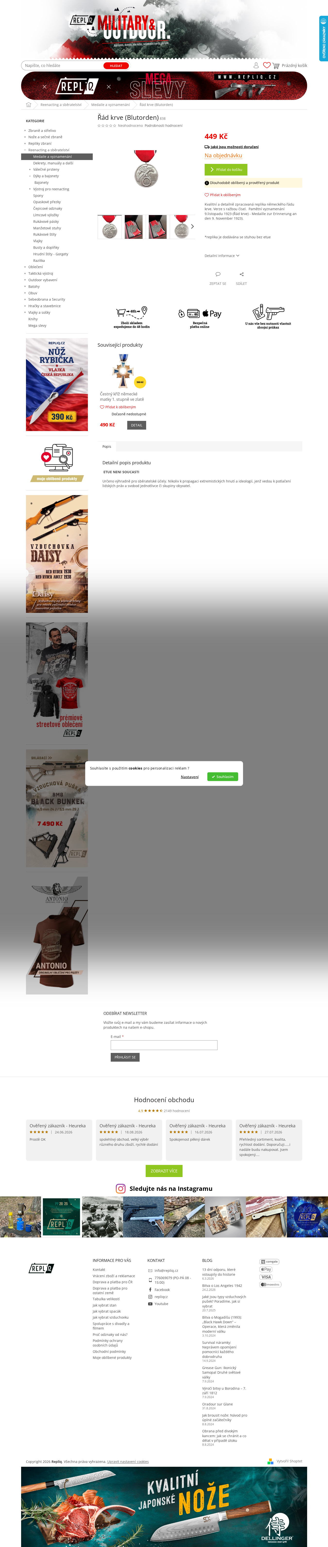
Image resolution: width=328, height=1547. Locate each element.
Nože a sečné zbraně (45, 137)
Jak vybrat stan (105, 1305)
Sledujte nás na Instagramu (171, 1188)
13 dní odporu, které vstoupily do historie (218, 1271)
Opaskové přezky (47, 202)
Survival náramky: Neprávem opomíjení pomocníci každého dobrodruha (219, 1349)
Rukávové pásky (46, 221)
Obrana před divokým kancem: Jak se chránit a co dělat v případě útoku (224, 1436)
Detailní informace (220, 255)
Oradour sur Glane (217, 1404)
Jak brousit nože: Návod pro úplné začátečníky (224, 1417)
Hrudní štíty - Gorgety (50, 254)
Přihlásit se (125, 1057)
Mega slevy (37, 325)
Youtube (161, 1303)
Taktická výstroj (40, 273)
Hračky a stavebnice (44, 306)
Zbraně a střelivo (42, 130)
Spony (38, 195)
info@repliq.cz (166, 1270)
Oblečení (35, 267)
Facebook (162, 1289)
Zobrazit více (164, 1171)
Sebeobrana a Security (46, 299)
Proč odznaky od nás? (110, 1334)
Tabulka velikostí (106, 1299)
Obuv (32, 293)
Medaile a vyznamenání (52, 156)
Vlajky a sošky (39, 312)
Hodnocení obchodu (164, 1099)
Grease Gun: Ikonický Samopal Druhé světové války (221, 1372)
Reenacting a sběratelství (48, 150)
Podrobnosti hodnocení (164, 125)
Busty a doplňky (46, 247)
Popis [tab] (106, 446)
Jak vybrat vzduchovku (111, 1317)
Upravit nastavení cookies (128, 1461)
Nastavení (190, 776)
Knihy (33, 319)
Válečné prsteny (46, 169)
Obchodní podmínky (109, 1351)
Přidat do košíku (229, 169)
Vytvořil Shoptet (289, 1461)
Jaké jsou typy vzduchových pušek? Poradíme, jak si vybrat (224, 1301)
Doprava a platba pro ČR (113, 1282)
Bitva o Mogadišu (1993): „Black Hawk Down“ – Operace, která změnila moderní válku (222, 1324)
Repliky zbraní (39, 143)
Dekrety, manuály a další (53, 163)
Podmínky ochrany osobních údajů (108, 1342)
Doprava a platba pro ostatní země (110, 1290)
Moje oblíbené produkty (112, 1357)
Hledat (116, 66)
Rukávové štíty (44, 234)
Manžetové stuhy (47, 228)
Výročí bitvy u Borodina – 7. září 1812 (224, 1390)
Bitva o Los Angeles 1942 (222, 1285)
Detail (136, 425)
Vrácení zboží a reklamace (114, 1276)
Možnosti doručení (251, 146)
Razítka (39, 260)
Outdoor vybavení (42, 280)
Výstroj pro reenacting (51, 189)
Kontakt (99, 1269)
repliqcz (161, 1296)
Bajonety (41, 182)
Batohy (34, 286)
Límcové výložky (46, 215)
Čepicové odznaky (47, 208)
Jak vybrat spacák (107, 1311)
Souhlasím (225, 777)
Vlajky (37, 241)
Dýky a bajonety (46, 176)
